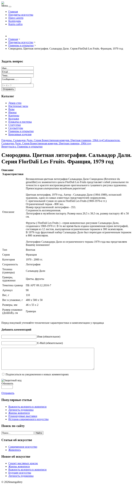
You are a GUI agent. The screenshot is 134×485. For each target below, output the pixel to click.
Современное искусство (22, 446)
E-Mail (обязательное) (50, 343)
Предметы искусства (20, 14)
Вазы (11, 109)
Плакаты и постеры (20, 121)
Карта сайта (15, 24)
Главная (13, 11)
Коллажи (13, 118)
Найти (39, 433)
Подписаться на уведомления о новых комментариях (37, 374)
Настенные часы (18, 106)
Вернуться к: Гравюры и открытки (22, 146)
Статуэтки (14, 124)
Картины (13, 115)
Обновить (7, 383)
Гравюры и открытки (21, 131)
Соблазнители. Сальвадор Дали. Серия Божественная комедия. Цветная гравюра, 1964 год (60, 142)
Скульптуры (15, 128)
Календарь (14, 21)
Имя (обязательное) (48, 336)
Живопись (14, 449)
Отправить (7, 393)
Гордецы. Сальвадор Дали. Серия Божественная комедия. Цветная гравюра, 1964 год (52, 140)
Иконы (12, 112)
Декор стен (14, 102)
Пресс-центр (15, 17)
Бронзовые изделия (19, 134)
